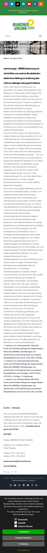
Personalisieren (23, 550)
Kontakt (21, 10)
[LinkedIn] (8, 472)
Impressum (34, 10)
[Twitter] (16, 472)
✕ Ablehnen (23, 544)
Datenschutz (22, 12)
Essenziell (22, 520)
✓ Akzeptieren (23, 532)
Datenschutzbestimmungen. (23, 514)
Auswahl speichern (23, 538)
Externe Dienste (25, 526)
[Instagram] (5, 472)
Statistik (21, 523)
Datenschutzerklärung (19, 481)
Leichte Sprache (13, 10)
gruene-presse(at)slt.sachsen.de (17, 461)
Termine (27, 10)
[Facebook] (12, 472)
